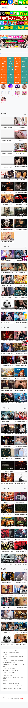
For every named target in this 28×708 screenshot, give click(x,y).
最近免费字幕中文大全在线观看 (21, 458)
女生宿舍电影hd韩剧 (7, 619)
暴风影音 (19, 688)
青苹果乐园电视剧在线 (7, 260)
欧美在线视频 (5, 408)
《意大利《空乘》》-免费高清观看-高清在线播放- (13, 660)
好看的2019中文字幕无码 (7, 309)
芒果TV (10, 686)
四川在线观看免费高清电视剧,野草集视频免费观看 (7, 229)
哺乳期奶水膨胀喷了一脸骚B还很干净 (7, 140)
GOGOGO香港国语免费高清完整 (7, 353)
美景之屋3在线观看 (21, 179)
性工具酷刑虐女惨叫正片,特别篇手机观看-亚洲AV (7, 285)
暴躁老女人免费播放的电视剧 (21, 322)
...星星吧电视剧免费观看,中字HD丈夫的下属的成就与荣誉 (21, 204)
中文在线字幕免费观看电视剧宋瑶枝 (21, 421)
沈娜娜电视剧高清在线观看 (21, 446)
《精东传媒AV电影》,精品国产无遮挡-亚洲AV (21, 217)
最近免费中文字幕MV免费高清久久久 (7, 365)
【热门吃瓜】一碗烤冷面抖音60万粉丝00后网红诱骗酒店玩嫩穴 (21, 154)
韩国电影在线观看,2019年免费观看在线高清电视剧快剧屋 (7, 390)
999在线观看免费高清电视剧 (7, 433)
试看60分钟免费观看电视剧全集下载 (10, 670)
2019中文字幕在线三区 (21, 551)
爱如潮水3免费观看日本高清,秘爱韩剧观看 (7, 297)
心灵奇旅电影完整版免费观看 (9, 672)
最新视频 (3, 114)
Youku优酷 (5, 686)
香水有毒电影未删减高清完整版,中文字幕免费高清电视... (7, 272)
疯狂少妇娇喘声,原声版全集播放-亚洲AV (7, 595)
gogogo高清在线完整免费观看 (7, 179)
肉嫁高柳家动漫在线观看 (20, 619)
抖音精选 (10, 688)
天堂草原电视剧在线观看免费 (7, 241)
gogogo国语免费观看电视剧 (9, 668)
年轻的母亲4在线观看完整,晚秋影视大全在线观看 (21, 539)
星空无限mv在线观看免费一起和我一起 (7, 322)
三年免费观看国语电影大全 (21, 390)
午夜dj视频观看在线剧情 (7, 502)
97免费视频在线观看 (20, 272)
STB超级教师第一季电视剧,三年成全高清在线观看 (21, 433)
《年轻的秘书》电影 (7, 514)
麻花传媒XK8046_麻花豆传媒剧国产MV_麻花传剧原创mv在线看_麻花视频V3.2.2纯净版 (21, 595)
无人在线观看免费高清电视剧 (7, 217)
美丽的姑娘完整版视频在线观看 (7, 582)
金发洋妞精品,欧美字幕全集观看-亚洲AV (21, 564)
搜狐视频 (22, 686)
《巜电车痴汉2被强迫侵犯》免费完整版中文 (21, 607)
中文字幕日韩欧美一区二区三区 (21, 340)
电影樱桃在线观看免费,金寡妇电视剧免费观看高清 (7, 539)
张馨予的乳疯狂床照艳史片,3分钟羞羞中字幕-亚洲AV (7, 483)
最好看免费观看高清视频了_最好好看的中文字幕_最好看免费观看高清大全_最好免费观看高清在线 (21, 378)
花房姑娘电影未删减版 (21, 644)
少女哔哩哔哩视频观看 (21, 260)
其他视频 (3, 569)
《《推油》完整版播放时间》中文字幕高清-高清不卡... (21, 632)
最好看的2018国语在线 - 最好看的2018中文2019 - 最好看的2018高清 (7, 526)
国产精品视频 (5, 246)
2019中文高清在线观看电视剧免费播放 (21, 229)
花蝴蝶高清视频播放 (7, 680)
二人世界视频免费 (7, 446)
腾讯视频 (17, 683)
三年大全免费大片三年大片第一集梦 (7, 378)
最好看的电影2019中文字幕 (21, 526)
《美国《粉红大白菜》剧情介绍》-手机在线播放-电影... (21, 471)
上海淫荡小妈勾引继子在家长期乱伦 (7, 154)
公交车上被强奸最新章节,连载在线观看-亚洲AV (21, 483)
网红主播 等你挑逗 (21, 127)
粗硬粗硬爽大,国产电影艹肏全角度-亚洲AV (21, 365)
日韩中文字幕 (5, 327)
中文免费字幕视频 (7, 632)
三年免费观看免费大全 (21, 402)
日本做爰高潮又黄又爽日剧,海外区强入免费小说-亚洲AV (21, 353)
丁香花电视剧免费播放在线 (7, 471)
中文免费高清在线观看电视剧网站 (21, 309)
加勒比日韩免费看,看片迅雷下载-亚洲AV (7, 421)
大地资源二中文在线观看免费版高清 (21, 514)
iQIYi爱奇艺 (11, 683)
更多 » (25, 114)
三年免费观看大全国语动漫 (7, 551)
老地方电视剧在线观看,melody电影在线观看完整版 (21, 192)
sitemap (25, 697)
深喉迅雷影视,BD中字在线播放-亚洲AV (7, 402)
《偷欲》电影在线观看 (7, 204)
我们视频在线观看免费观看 (21, 166)
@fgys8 (21, 698)
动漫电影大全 (5, 488)
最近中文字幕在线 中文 (7, 458)
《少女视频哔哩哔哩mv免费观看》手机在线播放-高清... (7, 192)
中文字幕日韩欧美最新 (7, 564)
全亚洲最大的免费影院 (21, 582)
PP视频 (14, 688)
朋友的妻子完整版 (7, 607)
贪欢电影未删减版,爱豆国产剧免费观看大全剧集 (21, 502)
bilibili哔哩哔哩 (16, 686)
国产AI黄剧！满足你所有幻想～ (7, 127)
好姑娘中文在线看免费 (7, 675)
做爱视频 (21, 140)
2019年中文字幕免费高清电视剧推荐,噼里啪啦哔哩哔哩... (21, 285)
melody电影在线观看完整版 (7, 644)
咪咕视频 (5, 688)
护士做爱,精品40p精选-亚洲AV (9, 662)
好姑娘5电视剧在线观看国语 (7, 340)
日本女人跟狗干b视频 (7, 167)
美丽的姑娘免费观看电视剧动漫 (21, 297)
